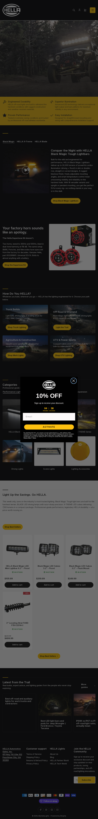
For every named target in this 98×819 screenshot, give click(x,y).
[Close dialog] (73, 381)
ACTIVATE (49, 427)
